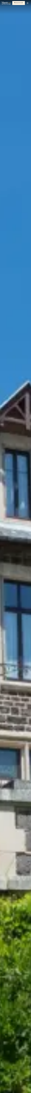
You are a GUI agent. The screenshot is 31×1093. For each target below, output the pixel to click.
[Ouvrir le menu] (27, 3)
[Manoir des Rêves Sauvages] (6, 3)
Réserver (18, 3)
